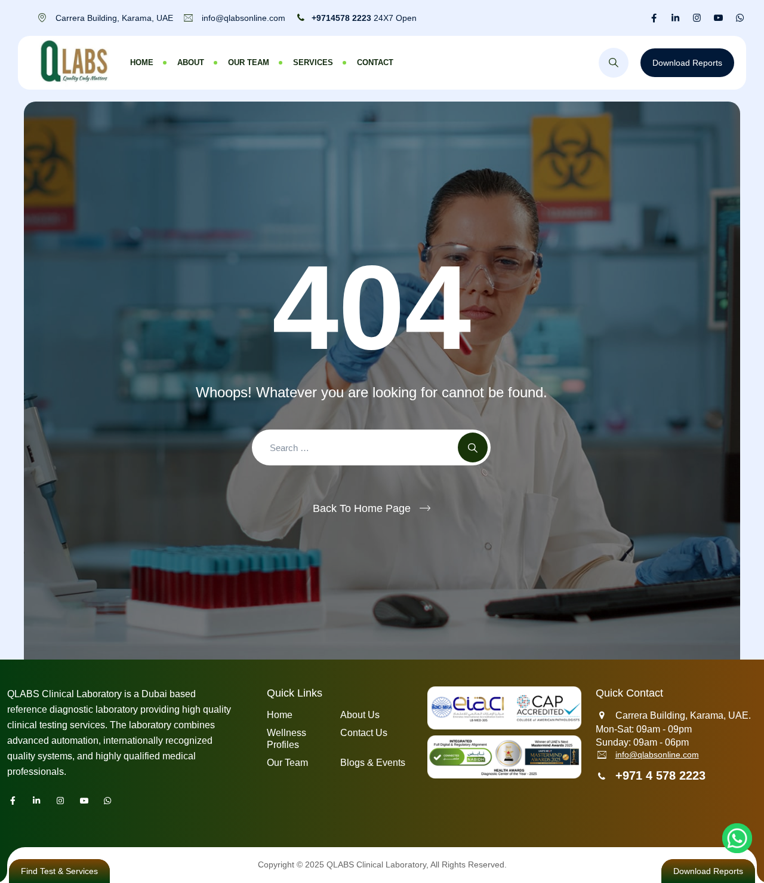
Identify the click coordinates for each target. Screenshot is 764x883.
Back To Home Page (362, 508)
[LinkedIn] (675, 18)
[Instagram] (697, 18)
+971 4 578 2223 (660, 775)
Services (313, 62)
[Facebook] (654, 18)
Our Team (248, 62)
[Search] (614, 63)
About (190, 62)
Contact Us (363, 733)
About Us (360, 715)
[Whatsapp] (740, 18)
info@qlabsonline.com (657, 754)
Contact (375, 62)
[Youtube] (718, 18)
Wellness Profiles (286, 739)
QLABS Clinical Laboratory (376, 864)
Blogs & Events (372, 763)
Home (141, 62)
